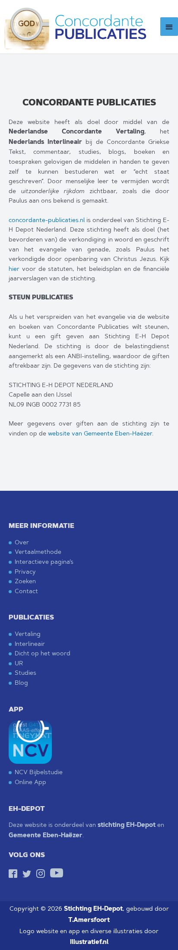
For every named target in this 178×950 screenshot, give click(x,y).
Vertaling (28, 633)
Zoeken (25, 581)
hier (14, 269)
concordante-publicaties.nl (47, 220)
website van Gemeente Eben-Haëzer (100, 433)
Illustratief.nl (89, 942)
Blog (21, 682)
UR (19, 663)
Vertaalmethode (38, 551)
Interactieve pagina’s (44, 561)
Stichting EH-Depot (93, 908)
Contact (26, 591)
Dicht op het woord (42, 653)
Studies (25, 672)
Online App (30, 782)
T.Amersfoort (89, 920)
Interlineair (30, 643)
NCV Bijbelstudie (39, 772)
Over (22, 542)
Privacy (25, 571)
